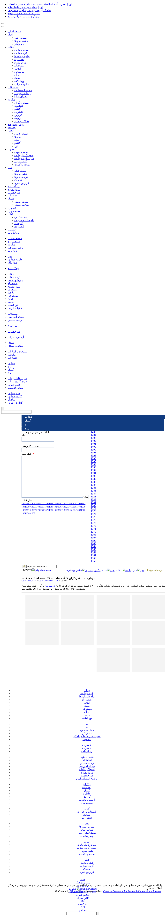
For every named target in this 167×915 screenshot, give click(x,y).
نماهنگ (18, 180)
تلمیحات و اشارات (24, 220)
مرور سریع (20, 62)
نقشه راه (19, 59)
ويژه (27, 424)
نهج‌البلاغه (19, 81)
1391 (93, 473)
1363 (93, 549)
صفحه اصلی (14, 31)
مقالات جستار (21, 121)
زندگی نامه (14, 186)
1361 (93, 555)
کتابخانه (18, 223)
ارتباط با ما (14, 232)
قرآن (17, 74)
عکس (11, 130)
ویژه (16, 139)
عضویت (12, 229)
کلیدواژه (12, 208)
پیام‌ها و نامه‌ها (22, 56)
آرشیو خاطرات (16, 337)
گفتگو (17, 108)
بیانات (11, 47)
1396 (93, 458)
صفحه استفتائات (23, 90)
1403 (93, 437)
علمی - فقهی (87, 757)
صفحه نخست (15, 238)
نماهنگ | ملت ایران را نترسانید (24, 16)
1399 (93, 449)
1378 (93, 511)
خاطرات (18, 112)
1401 (93, 443)
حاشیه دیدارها (21, 40)
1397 (93, 455)
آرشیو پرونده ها (87, 799)
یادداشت (86, 787)
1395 (93, 461)
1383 (93, 496)
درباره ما (12, 250)
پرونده (17, 118)
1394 (93, 464)
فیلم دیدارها (20, 173)
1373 (93, 523)
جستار (11, 198)
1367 (93, 537)
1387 (93, 484)
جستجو (11, 127)
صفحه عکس (21, 133)
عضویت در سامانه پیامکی (87, 736)
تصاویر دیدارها (86, 826)
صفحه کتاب (20, 217)
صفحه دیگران (21, 102)
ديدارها (28, 416)
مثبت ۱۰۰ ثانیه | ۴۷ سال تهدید (24, 13)
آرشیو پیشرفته (15, 124)
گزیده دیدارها (21, 177)
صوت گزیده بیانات (24, 158)
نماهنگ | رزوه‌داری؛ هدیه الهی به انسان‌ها (29, 10)
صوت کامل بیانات (23, 155)
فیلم (10, 167)
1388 (93, 481)
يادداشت (18, 105)
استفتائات (13, 87)
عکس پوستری (74, 570)
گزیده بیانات (20, 53)
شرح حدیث (14, 192)
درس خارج (14, 189)
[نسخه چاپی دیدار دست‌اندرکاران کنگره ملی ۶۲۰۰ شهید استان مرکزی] (42, 569)
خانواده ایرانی (21, 84)
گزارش (18, 115)
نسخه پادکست (22, 164)
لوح (16, 146)
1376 (93, 517)
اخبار (10, 34)
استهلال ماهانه (87, 769)
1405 (93, 432)
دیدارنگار (19, 44)
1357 (93, 561)
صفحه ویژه (14, 211)
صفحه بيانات (21, 50)
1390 (93, 476)
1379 (93, 508)
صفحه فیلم (20, 170)
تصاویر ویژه (87, 829)
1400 (93, 446)
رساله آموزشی (22, 93)
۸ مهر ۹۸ (50, 585)
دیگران (11, 99)
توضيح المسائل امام (86, 778)
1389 (93, 479)
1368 (93, 534)
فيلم (104, 570)
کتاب (10, 214)
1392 (93, 470)
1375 (93, 520)
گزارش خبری (86, 872)
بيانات (11, 274)
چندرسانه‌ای (86, 836)
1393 (93, 467)
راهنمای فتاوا (21, 96)
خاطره (87, 793)
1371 (93, 528)
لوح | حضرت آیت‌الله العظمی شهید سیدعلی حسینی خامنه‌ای (40, 4)
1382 (93, 499)
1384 (93, 493)
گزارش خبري (21, 183)
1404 (93, 435)
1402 (93, 440)
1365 (93, 543)
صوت (11, 149)
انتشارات (19, 226)
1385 (93, 490)
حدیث (17, 78)
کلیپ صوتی (20, 161)
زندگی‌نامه (13, 268)
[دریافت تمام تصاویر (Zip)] (48, 580)
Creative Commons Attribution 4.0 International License (132, 891)
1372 (93, 525)
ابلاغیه (17, 68)
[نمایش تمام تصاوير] (29, 580)
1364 (93, 546)
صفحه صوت (21, 152)
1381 (93, 502)
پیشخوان (19, 65)
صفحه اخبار (20, 37)
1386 (93, 487)
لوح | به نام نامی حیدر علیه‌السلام (25, 7)
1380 (93, 505)
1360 (93, 558)
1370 (93, 531)
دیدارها (18, 136)
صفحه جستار (21, 201)
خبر (10, 256)
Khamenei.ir (76, 891)
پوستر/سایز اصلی (86, 832)
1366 (93, 540)
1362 (93, 552)
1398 (93, 452)
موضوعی (19, 71)
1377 (93, 514)
